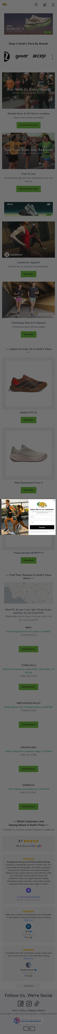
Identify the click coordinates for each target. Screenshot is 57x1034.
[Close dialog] (54, 500)
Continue (42, 527)
